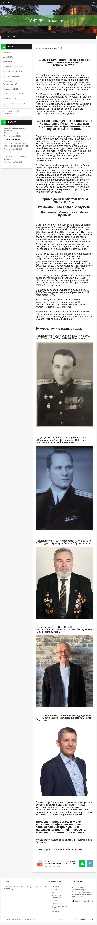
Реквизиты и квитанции (13, 67)
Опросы (55, 900)
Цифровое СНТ (86, 919)
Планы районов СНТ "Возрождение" (12, 112)
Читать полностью (12, 139)
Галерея (6, 52)
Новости (55, 889)
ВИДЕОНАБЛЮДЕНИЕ (59, 907)
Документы (8, 57)
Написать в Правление (56, 896)
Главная (55, 887)
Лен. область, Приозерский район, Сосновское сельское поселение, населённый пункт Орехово (82, 892)
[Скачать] (82, 863)
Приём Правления (11, 76)
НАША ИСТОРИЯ (10, 89)
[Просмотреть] (90, 863)
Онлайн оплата (9, 62)
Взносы (55, 892)
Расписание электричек (13, 99)
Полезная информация (13, 94)
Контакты (56, 912)
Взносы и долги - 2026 (12, 71)
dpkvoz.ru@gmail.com (84, 901)
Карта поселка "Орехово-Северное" (14, 104)
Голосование (57, 903)
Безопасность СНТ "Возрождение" (11, 82)
